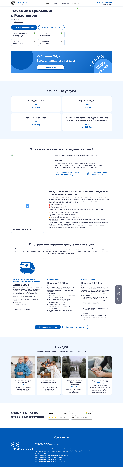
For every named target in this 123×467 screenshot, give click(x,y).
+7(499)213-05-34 (104, 2)
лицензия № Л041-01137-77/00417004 (61, 450)
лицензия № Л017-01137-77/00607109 (83, 450)
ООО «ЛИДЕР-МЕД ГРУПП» (43, 450)
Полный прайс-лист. (40, 453)
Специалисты (65, 3)
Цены (55, 3)
